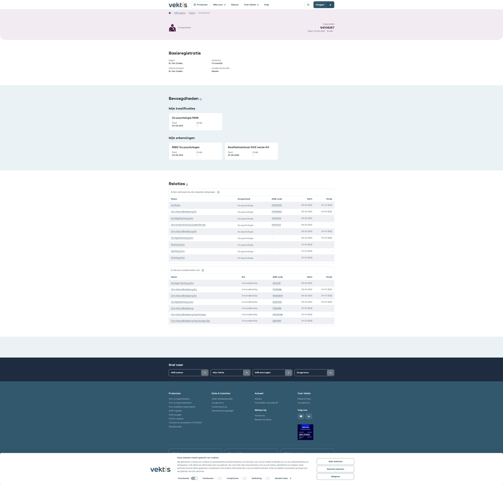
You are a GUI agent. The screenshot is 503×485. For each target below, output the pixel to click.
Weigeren (335, 476)
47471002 (276, 225)
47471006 (276, 218)
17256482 (277, 308)
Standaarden (175, 426)
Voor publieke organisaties (182, 407)
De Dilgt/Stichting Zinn (182, 218)
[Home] (170, 13)
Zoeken (192, 13)
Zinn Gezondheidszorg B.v (184, 211)
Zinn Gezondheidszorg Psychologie (188, 314)
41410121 (277, 283)
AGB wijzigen (175, 414)
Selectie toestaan (335, 469)
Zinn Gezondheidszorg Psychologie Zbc (190, 320)
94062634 (278, 295)
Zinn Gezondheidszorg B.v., (184, 289)
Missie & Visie (304, 399)
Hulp (266, 4)
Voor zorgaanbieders (179, 399)
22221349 (277, 320)
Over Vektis (250, 4)
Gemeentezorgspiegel (222, 410)
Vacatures (260, 415)
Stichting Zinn (178, 244)
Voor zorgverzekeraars (180, 402)
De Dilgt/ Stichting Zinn (182, 283)
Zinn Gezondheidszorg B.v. (184, 231)
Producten (202, 4)
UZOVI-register (176, 418)
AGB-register (179, 13)
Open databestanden (222, 399)
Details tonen (281, 478)
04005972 (277, 205)
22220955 (277, 302)
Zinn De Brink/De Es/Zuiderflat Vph (188, 225)
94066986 (278, 314)
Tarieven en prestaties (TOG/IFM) (185, 422)
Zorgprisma (217, 402)
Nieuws (235, 4)
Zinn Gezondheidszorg (182, 308)
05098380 (277, 211)
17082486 (277, 289)
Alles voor (218, 4)
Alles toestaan (336, 461)
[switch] (218, 478)
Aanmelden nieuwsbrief (266, 402)
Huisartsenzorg (219, 407)
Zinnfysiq (175, 205)
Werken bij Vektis (263, 419)
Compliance (304, 402)
